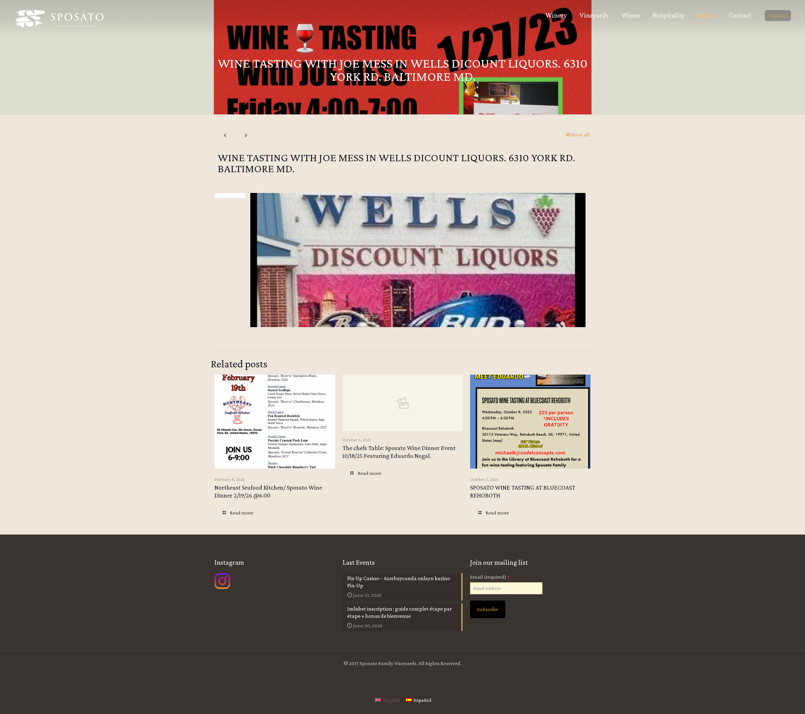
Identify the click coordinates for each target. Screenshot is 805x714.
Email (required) (489, 577)
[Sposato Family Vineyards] (60, 18)
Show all (580, 135)
